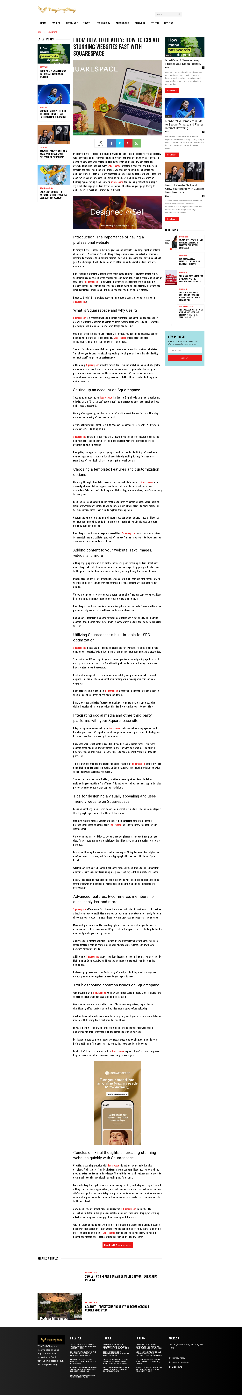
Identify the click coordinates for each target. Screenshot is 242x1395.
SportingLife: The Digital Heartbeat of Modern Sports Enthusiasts (83, 1361)
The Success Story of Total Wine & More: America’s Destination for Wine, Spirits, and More (191, 313)
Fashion (183, 255)
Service (43, 67)
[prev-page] (167, 325)
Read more (172, 91)
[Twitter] (120, 143)
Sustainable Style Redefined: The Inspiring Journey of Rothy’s (189, 261)
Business (183, 237)
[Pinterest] (128, 143)
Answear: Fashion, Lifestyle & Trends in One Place (82, 1376)
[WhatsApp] (136, 143)
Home (40, 32)
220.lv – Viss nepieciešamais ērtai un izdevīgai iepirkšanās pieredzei (121, 1278)
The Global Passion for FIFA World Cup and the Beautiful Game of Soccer (191, 279)
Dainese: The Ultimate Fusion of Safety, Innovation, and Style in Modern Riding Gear (83, 1369)
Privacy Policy (178, 1357)
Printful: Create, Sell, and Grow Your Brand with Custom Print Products (53, 154)
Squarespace (114, 166)
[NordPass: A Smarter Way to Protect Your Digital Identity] (54, 54)
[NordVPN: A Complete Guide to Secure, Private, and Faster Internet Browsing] (54, 94)
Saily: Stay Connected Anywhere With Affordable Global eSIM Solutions (53, 194)
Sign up (184, 358)
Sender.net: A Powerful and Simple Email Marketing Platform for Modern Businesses (191, 244)
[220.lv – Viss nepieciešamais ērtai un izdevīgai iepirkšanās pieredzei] (60, 1276)
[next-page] (171, 325)
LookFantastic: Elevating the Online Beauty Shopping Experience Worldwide (83, 1354)
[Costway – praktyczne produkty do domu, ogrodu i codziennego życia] (60, 1306)
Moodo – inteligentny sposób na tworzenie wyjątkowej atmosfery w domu (149, 1369)
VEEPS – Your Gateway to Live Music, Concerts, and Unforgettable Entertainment (149, 1354)
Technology (46, 188)
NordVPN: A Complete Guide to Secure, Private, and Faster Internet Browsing (53, 114)
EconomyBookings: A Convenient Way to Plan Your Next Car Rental (116, 1354)
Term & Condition (180, 1362)
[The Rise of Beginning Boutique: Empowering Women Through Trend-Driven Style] (171, 294)
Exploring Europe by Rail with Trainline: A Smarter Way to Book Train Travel (116, 1369)
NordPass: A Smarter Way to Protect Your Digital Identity (53, 73)
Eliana (168, 67)
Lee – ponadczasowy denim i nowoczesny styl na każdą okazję (148, 1361)
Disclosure (177, 1366)
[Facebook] (111, 143)
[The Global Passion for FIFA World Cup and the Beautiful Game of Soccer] (171, 277)
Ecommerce (51, 32)
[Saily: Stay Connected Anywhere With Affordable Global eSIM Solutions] (54, 175)
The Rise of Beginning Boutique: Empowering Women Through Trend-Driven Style (189, 296)
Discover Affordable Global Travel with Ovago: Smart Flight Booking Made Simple (115, 1361)
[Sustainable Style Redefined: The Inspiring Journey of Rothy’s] (171, 260)
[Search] (179, 14)
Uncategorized (186, 306)
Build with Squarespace (117, 1245)
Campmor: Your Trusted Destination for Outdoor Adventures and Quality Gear (116, 1346)
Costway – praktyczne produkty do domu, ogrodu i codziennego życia (117, 1308)
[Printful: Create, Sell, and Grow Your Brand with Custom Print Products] (54, 134)
